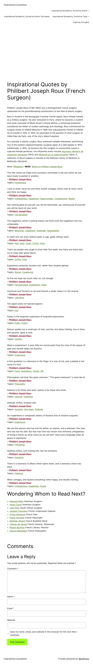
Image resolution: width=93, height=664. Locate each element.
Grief (22, 243)
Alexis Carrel (16, 504)
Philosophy (20, 384)
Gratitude (41, 230)
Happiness (34, 198)
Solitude (39, 409)
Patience (19, 473)
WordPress (84, 659)
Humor (36, 371)
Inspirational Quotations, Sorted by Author (69, 11)
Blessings (19, 230)
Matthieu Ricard (17, 521)
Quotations (26, 371)
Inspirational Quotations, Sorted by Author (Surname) (27, 16)
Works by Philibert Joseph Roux (47, 166)
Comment (12, 568)
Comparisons (60, 198)
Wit (42, 371)
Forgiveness (20, 182)
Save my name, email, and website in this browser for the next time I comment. (43, 633)
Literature (19, 297)
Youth (28, 243)
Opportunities (46, 198)
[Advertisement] (46, 52)
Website (11, 620)
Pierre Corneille (17, 518)
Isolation (19, 409)
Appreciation (53, 230)
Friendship (20, 445)
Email (10, 608)
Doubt (43, 486)
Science (18, 396)
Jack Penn (15, 508)
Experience (28, 272)
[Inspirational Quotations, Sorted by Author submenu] (88, 10)
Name (11, 596)
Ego (16, 310)
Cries (24, 259)
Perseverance (21, 285)
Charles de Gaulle (18, 524)
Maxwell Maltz (16, 501)
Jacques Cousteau (19, 511)
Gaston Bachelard (18, 531)
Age (17, 243)
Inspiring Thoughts (81, 22)
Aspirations (34, 285)
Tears (42, 243)
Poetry (24, 323)
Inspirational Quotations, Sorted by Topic (70, 16)
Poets (17, 323)
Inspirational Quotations (15, 5)
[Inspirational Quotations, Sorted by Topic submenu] (88, 16)
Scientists (28, 396)
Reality (71, 198)
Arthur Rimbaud (17, 514)
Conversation (21, 214)
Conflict (18, 339)
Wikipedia (18, 166)
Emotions (19, 457)
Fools (17, 371)
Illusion (18, 272)
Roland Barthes (17, 527)
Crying (35, 243)
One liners (29, 409)
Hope (43, 285)
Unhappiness (21, 198)
